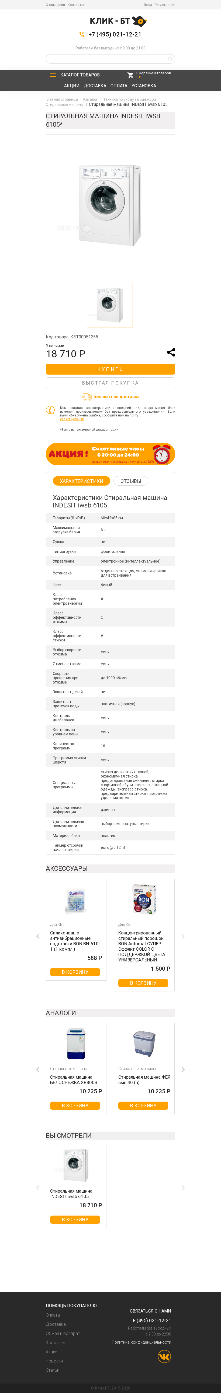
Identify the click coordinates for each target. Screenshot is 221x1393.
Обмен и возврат (63, 1333)
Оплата (118, 85)
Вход (148, 5)
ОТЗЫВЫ (130, 481)
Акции (72, 85)
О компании (55, 5)
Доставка (95, 85)
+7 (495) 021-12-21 (114, 34)
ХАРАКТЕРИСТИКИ (81, 481)
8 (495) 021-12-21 (152, 1320)
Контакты (76, 5)
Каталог (80, 75)
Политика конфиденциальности (141, 1342)
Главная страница (62, 99)
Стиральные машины (65, 104)
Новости (54, 1361)
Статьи (52, 1370)
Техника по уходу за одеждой (130, 99)
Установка (144, 85)
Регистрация (165, 5)
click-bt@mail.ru (72, 419)
